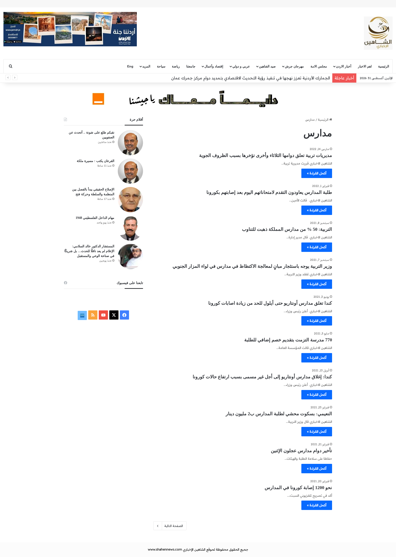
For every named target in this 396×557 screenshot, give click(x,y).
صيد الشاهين (267, 66)
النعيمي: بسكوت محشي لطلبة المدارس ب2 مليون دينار (279, 413)
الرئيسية (383, 66)
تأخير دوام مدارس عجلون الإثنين (301, 450)
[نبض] (82, 315)
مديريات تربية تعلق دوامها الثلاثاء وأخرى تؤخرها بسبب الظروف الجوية (265, 155)
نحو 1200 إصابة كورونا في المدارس (298, 487)
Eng (130, 66)
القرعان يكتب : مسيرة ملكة (95, 161)
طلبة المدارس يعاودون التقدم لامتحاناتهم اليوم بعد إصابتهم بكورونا (269, 192)
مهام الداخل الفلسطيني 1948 (95, 218)
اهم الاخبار (365, 66)
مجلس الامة (319, 66)
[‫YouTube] (103, 315)
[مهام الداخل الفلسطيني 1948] (130, 228)
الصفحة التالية (173, 526)
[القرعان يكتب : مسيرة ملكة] (130, 171)
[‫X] (113, 315)
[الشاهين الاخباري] (378, 33)
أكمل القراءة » (316, 173)
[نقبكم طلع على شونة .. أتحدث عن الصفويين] (130, 142)
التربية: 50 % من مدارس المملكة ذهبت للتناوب (287, 229)
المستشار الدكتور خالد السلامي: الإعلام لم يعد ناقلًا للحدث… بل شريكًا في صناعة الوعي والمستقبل (89, 251)
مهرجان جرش (294, 66)
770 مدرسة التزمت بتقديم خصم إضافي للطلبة (288, 339)
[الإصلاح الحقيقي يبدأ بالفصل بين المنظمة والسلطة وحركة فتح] (130, 199)
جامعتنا (190, 66)
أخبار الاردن (343, 66)
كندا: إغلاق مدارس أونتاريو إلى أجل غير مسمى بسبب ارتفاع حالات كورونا (262, 376)
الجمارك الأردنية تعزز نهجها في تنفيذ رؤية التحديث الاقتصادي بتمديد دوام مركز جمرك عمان (250, 77)
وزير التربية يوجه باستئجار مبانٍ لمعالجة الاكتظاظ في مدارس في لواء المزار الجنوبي (252, 266)
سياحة (161, 66)
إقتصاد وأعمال (213, 66)
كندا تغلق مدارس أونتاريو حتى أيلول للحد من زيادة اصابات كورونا (270, 303)
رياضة (176, 66)
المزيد (146, 66)
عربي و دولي (241, 66)
